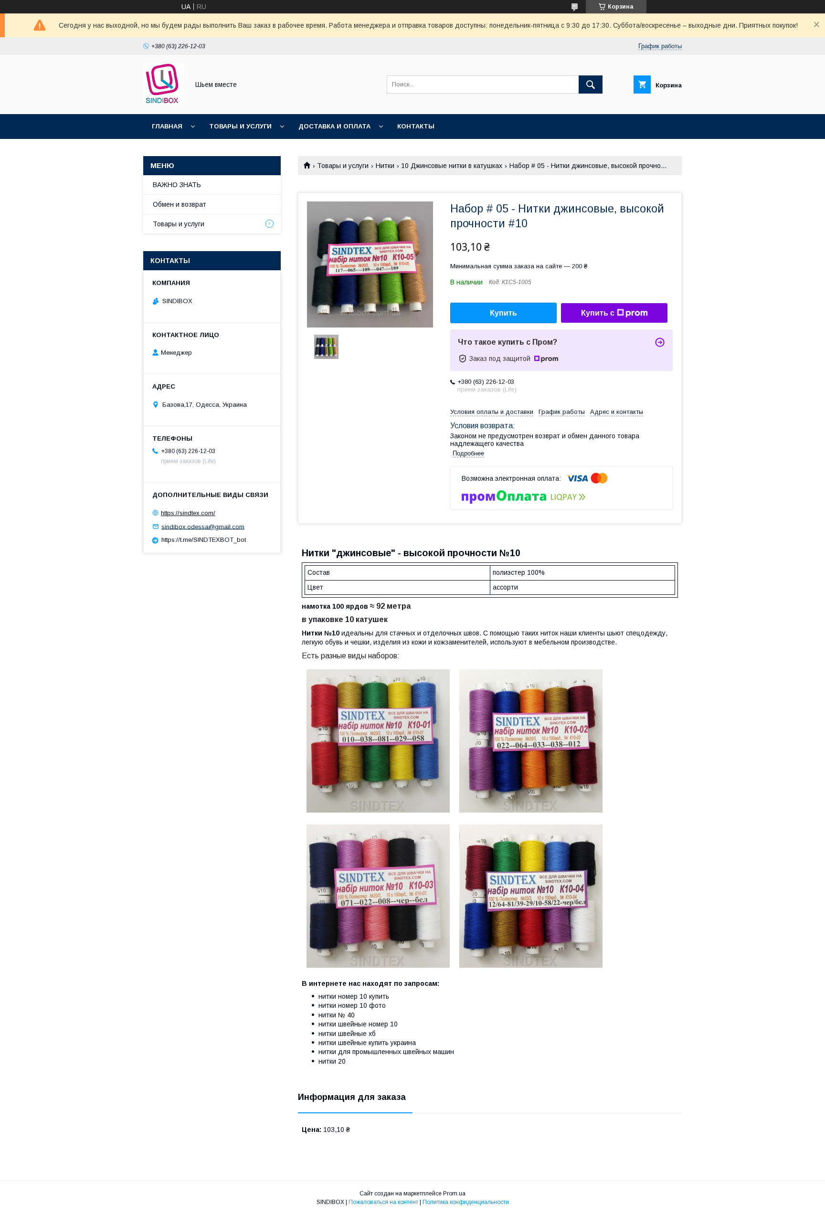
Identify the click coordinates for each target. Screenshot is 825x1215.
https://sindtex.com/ (188, 513)
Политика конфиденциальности (466, 1202)
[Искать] (591, 84)
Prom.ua (454, 1193)
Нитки (385, 165)
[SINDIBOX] (163, 102)
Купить (503, 313)
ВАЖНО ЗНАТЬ (177, 185)
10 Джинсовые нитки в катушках (451, 165)
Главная (167, 126)
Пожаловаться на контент (383, 1202)
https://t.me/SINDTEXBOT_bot (203, 539)
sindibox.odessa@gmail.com (202, 526)
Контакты (415, 126)
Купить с (597, 313)
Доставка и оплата (334, 126)
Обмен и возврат (179, 204)
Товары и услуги (240, 126)
